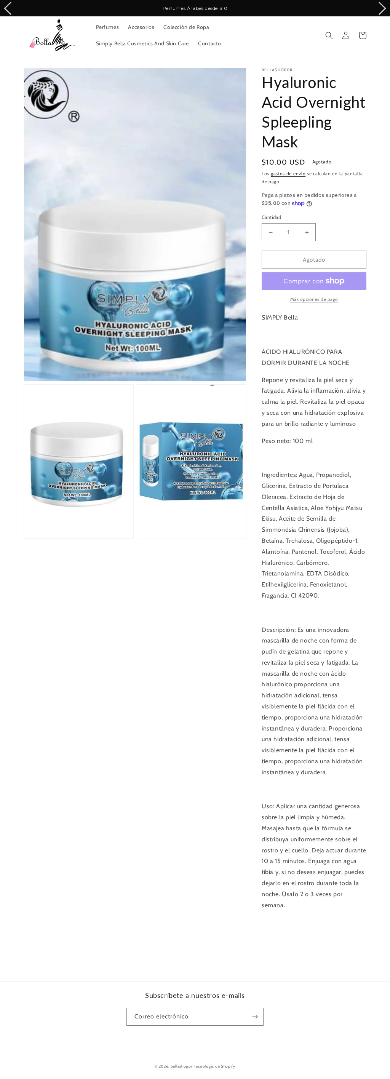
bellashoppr (182, 1066)
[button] (329, 35)
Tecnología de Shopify (214, 1066)
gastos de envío (288, 173)
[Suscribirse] (254, 1017)
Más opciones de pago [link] (314, 299)
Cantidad (271, 217)
